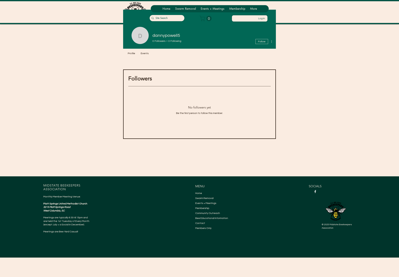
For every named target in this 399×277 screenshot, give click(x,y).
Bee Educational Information (209, 218)
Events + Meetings (205, 203)
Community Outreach (207, 213)
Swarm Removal (204, 198)
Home (198, 193)
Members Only (203, 228)
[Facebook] (315, 192)
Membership (202, 208)
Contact (200, 223)
